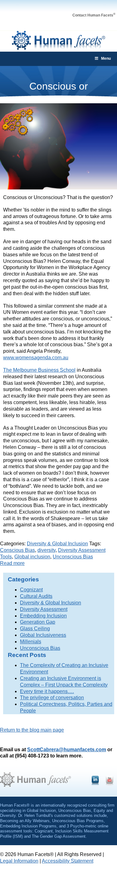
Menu (106, 58)
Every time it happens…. (47, 691)
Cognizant (31, 589)
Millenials (30, 641)
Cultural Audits (36, 596)
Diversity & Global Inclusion (57, 543)
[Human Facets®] (58, 48)
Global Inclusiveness (43, 635)
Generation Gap (37, 622)
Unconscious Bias (73, 556)
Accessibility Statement (67, 861)
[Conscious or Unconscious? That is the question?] (58, 187)
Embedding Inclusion (43, 615)
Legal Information (19, 861)
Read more (12, 563)
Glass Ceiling (35, 628)
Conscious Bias (17, 550)
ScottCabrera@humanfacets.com (66, 749)
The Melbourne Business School (39, 370)
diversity (46, 550)
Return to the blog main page (32, 730)
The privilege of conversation (52, 697)
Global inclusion (32, 556)
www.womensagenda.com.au (35, 357)
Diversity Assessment (43, 609)
